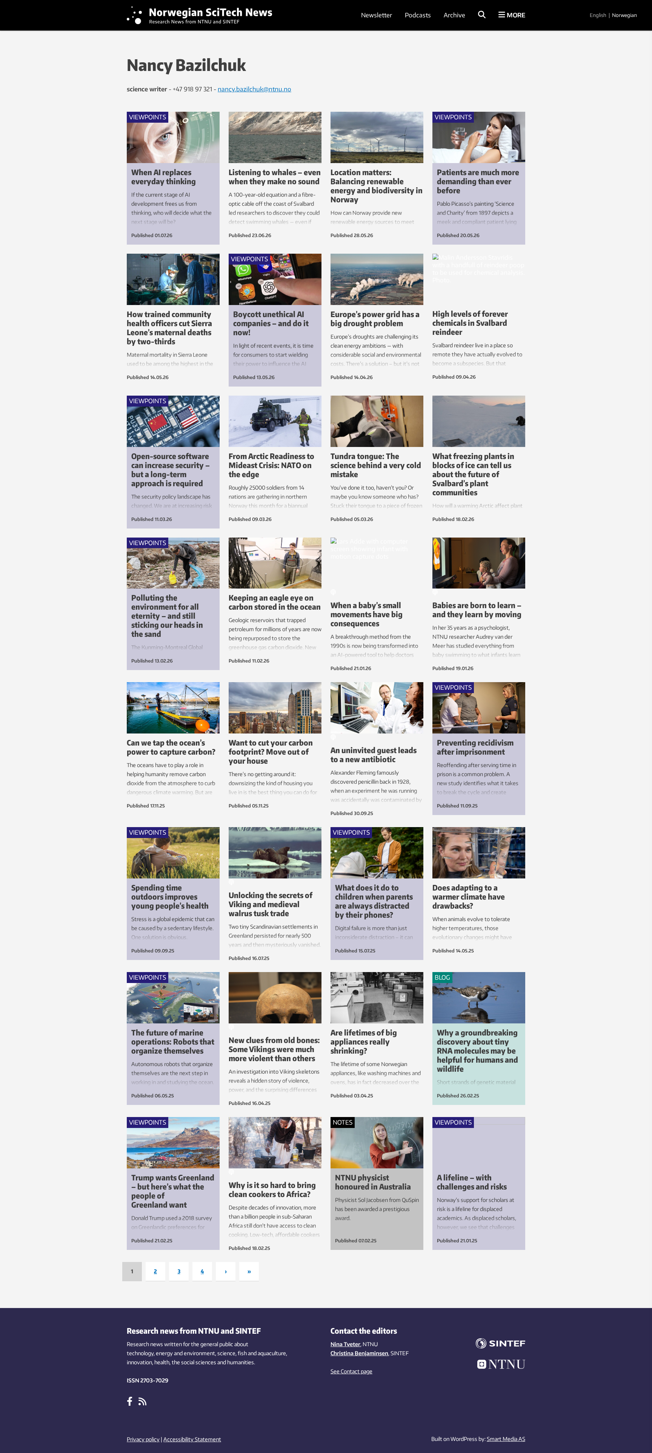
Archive (454, 15)
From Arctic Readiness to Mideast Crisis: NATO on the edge (271, 465)
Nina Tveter (345, 1344)
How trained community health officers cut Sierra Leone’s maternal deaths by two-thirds (169, 327)
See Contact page (351, 1371)
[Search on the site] (482, 15)
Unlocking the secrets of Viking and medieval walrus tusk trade (270, 904)
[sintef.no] (495, 1344)
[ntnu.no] (495, 1365)
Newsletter (376, 15)
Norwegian (624, 15)
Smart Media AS (506, 1439)
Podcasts (418, 15)
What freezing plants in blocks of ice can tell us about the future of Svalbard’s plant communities (473, 474)
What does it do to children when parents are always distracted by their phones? (374, 901)
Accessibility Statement (192, 1439)
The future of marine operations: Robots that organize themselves (172, 1041)
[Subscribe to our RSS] (142, 1401)
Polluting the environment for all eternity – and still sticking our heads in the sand (167, 615)
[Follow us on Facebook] (129, 1401)
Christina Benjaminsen (359, 1353)
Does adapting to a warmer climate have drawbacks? (468, 896)
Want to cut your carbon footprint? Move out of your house (271, 751)
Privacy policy (143, 1439)
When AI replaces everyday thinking (163, 176)
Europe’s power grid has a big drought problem (375, 318)
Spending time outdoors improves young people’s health (170, 896)
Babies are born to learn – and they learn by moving (476, 609)
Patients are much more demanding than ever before (478, 181)
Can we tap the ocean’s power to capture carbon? (171, 747)
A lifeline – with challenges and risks (472, 1182)
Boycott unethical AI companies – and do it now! (271, 323)
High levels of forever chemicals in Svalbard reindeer (470, 322)
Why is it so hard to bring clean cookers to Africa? (272, 1189)
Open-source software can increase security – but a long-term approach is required (170, 469)
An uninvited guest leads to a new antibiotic (374, 754)
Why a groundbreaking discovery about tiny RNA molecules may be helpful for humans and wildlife (477, 1050)
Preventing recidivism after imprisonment (475, 747)
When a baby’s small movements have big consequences (367, 614)
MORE (515, 15)
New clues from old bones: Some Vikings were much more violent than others (274, 1049)
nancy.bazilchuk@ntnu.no (254, 89)
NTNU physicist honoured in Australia (373, 1182)
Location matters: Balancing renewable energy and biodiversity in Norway (377, 185)
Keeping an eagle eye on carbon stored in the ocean (275, 602)
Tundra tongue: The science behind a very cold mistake (376, 465)
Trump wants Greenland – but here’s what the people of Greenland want (172, 1191)
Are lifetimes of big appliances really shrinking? (364, 1041)
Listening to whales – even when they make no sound (275, 176)
